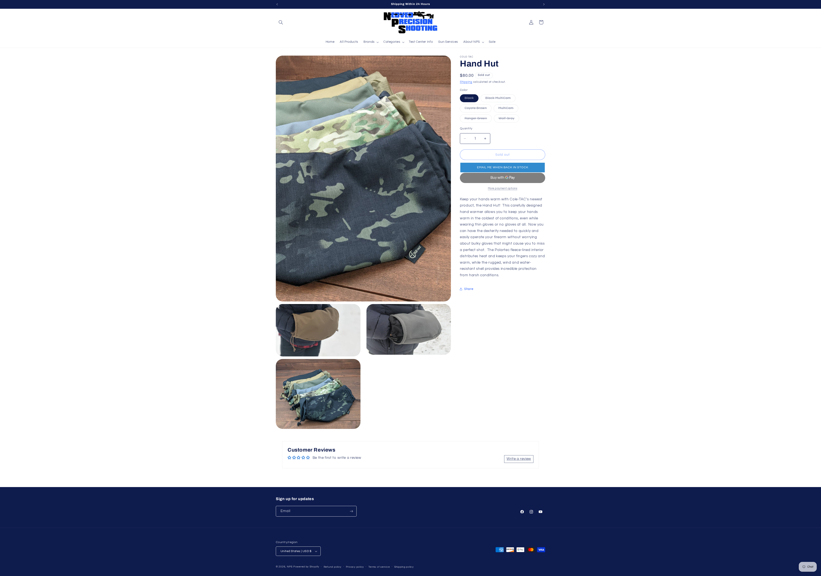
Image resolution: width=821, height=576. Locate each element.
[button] (281, 22)
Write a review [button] (518, 459)
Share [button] (468, 289)
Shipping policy (404, 567)
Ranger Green (478, 119)
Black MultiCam (500, 99)
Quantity (466, 128)
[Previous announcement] (277, 4)
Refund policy (333, 567)
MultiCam (508, 109)
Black (471, 99)
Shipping (466, 82)
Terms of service (379, 567)
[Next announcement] (544, 4)
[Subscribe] (351, 511)
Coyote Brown (478, 109)
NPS (289, 567)
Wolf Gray (509, 119)
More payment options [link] (502, 188)
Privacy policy (355, 567)
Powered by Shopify (306, 567)
